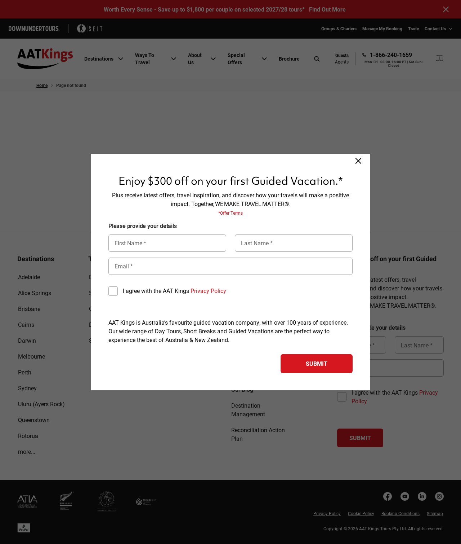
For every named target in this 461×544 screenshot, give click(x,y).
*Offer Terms (230, 213)
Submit (316, 363)
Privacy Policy (208, 290)
